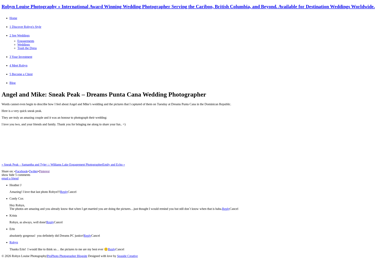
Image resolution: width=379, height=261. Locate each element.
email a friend (10, 178)
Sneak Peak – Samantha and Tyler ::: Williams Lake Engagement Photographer (52, 164)
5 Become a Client (21, 74)
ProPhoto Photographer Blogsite (67, 256)
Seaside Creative (127, 256)
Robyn (13, 242)
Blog (12, 82)
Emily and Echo (113, 164)
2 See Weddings (19, 35)
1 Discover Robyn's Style (25, 26)
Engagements (25, 41)
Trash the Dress (27, 48)
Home (13, 18)
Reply (64, 191)
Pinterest (44, 171)
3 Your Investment (20, 56)
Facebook (21, 171)
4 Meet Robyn (18, 65)
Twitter (33, 171)
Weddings (23, 44)
